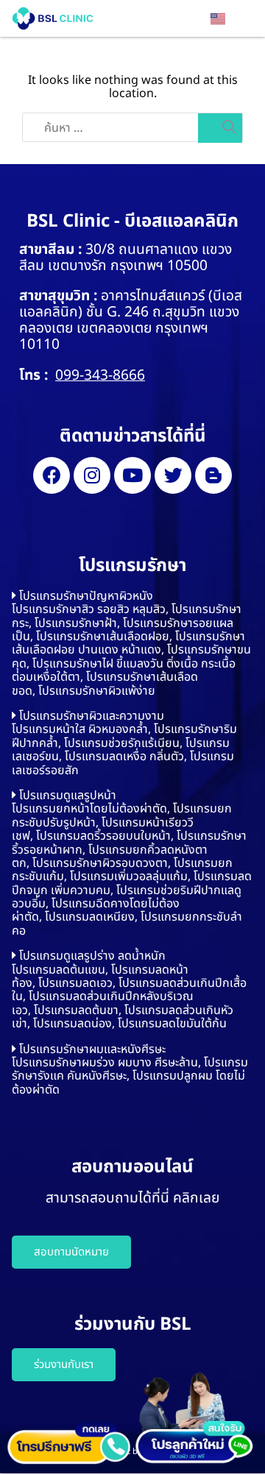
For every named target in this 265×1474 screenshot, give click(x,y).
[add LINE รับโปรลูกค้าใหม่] (196, 1419)
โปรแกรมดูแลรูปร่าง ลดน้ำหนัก (92, 956)
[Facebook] (51, 475)
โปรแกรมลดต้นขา (76, 1010)
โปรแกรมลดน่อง (72, 1023)
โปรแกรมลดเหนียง (90, 917)
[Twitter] (173, 475)
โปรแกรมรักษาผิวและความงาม (91, 716)
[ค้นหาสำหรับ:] (132, 128)
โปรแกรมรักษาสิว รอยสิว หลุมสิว (89, 609)
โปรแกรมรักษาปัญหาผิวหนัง (86, 596)
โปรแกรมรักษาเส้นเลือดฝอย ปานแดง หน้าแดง (128, 643)
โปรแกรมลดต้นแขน (58, 970)
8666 (129, 375)
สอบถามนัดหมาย (71, 1252)
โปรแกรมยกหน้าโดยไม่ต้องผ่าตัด (89, 809)
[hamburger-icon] (245, 20)
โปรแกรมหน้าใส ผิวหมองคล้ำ (80, 729)
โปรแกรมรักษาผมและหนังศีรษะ (92, 1049)
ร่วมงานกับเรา (63, 1364)
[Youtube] (132, 475)
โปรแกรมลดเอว (75, 983)
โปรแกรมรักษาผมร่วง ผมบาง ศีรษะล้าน (105, 1062)
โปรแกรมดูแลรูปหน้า (67, 795)
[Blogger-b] (213, 475)
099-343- (84, 375)
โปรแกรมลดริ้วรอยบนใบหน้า (103, 836)
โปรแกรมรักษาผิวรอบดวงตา (100, 863)
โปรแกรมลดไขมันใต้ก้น (172, 1023)
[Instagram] (92, 475)
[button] (132, 596)
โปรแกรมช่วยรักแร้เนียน (122, 743)
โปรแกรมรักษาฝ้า (76, 623)
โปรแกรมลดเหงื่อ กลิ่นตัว (124, 756)
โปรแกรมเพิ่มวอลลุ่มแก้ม (129, 876)
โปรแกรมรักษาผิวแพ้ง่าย (96, 691)
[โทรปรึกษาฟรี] (68, 1444)
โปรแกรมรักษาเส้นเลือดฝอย (102, 636)
